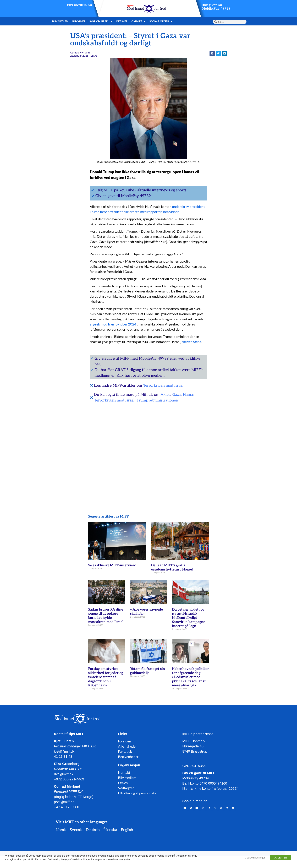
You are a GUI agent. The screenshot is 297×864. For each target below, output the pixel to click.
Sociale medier (159, 21)
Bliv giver (78, 21)
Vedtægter (126, 788)
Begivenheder (128, 756)
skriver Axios (191, 342)
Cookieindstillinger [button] (255, 857)
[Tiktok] (209, 808)
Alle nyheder (127, 746)
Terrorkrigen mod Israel (163, 385)
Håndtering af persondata (137, 793)
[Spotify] (221, 808)
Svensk (76, 830)
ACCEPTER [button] (280, 857)
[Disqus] (148, 450)
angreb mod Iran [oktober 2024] (113, 324)
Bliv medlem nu (79, 5)
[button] (212, 53)
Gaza (176, 394)
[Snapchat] (227, 808)
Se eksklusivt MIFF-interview (112, 565)
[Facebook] (185, 808)
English (127, 830)
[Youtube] (197, 808)
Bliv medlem (60, 21)
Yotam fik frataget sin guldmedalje (147, 671)
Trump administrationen (157, 400)
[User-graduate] (233, 808)
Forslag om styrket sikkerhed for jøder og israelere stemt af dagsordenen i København (105, 677)
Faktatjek (125, 751)
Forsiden (124, 741)
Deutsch (93, 830)
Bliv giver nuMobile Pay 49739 (216, 7)
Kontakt (124, 772)
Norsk (61, 830)
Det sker (122, 21)
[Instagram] (203, 808)
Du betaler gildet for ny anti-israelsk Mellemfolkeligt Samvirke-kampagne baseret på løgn (188, 617)
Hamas (188, 394)
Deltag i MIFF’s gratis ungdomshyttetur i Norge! (172, 567)
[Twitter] (191, 808)
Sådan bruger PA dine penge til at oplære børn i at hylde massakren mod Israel (105, 615)
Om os (123, 783)
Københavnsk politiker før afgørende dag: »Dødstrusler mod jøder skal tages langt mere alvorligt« (190, 677)
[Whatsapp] (215, 808)
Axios (165, 394)
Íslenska (110, 830)
